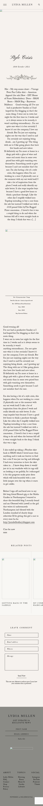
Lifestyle (21, 786)
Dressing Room (21, 778)
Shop (5, 784)
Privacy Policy (6, 788)
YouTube (36, 779)
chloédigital (26, 797)
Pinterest (36, 782)
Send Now (21, 676)
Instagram (36, 777)
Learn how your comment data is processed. (24, 683)
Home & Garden (21, 783)
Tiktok (37, 784)
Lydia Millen (8, 777)
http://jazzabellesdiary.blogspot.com (19, 522)
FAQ (5, 779)
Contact (6, 782)
